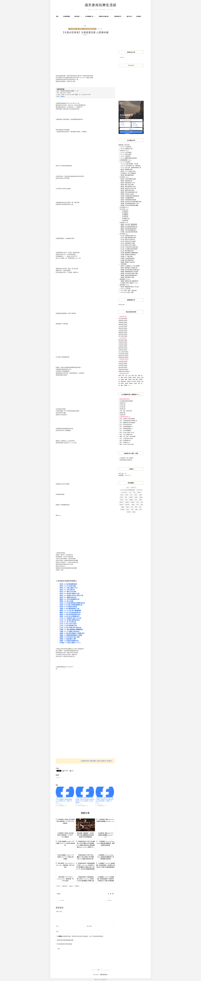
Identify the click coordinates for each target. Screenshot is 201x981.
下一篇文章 (108, 900)
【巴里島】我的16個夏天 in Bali (129, 283)
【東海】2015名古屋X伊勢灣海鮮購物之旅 (70, 605)
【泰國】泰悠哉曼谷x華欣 (127, 277)
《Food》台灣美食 (125, 156)
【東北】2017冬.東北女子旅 (127, 171)
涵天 (137, 504)
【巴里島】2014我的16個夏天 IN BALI (70, 642)
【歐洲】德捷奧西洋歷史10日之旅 (129, 286)
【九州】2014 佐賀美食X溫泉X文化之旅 (70, 618)
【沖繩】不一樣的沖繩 (126, 256)
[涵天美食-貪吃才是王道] (60, 674)
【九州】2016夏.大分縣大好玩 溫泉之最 (70, 627)
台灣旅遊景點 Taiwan (126, 160)
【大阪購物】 (125, 215)
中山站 (126, 494)
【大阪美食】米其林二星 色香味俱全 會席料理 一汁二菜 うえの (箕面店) (65, 835)
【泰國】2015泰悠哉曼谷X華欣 (67, 639)
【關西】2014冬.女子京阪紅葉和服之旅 (70, 612)
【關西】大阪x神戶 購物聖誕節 (128, 224)
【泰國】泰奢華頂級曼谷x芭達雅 (129, 271)
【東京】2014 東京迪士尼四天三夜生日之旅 (71, 595)
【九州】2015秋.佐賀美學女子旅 (68, 625)
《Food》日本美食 (125, 162)
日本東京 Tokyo (124, 177)
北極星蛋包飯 (64, 886)
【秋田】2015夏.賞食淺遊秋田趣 (68, 584)
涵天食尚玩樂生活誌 (100, 5)
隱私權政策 (103, 979)
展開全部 (121, 145)
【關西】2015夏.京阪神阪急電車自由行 (70, 614)
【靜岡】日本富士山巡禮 (127, 194)
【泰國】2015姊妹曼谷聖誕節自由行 (69, 640)
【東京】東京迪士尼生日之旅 (128, 188)
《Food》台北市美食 (125, 152)
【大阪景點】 (125, 213)
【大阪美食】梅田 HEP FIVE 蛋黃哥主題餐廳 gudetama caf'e (106, 835)
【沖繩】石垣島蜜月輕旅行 (127, 258)
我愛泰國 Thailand (125, 279)
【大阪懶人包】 (125, 218)
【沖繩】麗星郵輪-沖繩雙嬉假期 (129, 252)
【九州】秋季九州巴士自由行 (128, 241)
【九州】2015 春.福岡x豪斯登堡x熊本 (69, 620)
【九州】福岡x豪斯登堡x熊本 (128, 237)
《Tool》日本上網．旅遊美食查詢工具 (130, 167)
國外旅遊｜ (78, 16)
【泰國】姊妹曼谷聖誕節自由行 (128, 275)
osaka (58, 886)
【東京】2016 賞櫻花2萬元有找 (67, 597)
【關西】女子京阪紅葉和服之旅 (128, 226)
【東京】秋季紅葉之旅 (126, 180)
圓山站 (122, 499)
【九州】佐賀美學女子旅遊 (127, 243)
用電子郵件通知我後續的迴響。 (66, 940)
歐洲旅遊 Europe (124, 284)
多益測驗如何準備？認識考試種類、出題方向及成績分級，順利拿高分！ (97, 761)
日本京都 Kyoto (124, 207)
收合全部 (127, 145)
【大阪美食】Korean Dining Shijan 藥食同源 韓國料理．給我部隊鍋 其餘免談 (105, 856)
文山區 (140, 499)
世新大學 (139, 492)
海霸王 (133, 504)
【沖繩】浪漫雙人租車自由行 (128, 254)
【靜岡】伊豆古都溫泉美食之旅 (128, 192)
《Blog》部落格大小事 (126, 148)
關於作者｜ (130, 16)
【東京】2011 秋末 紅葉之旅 (67, 589)
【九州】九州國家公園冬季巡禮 (128, 249)
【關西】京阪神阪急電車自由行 (128, 228)
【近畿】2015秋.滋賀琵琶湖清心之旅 (69, 608)
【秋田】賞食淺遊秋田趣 (127, 175)
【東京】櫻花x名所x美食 (127, 184)
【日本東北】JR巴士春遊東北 (128, 173)
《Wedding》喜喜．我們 (126, 292)
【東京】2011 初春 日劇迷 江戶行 (68, 587)
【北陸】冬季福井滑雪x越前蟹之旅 (129, 196)
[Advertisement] (85, 47)
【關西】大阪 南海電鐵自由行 (87, 28)
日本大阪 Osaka (124, 209)
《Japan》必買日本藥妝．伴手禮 (129, 163)
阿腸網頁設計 (104, 974)
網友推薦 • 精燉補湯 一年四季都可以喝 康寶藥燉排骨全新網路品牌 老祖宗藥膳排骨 (85, 835)
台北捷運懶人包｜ (90, 16)
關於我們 (96, 979)
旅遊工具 (121, 502)
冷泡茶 (135, 494)
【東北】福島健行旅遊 (126, 169)
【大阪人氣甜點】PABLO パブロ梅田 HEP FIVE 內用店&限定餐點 (65, 856)
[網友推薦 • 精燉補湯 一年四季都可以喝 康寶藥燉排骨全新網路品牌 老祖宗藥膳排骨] (85, 824)
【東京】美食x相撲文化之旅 (128, 186)
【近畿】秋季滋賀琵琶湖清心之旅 (129, 203)
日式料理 (127, 502)
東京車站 (121, 504)
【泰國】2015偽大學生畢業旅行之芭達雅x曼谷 (72, 633)
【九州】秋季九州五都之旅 (127, 239)
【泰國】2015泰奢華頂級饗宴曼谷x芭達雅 (70, 635)
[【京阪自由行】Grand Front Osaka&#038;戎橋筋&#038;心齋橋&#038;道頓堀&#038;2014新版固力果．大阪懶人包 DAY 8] (65, 792)
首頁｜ (57, 16)
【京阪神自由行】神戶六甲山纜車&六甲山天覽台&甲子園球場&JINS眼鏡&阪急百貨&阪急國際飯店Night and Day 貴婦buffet (85, 858)
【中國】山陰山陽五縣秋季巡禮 (128, 232)
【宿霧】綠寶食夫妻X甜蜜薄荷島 (129, 281)
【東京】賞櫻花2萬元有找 (127, 190)
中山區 (122, 494)
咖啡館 (141, 497)
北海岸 (140, 494)
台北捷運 (130, 497)
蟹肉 (132, 509)
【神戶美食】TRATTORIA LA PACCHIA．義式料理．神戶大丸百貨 (65, 878)
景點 (137, 502)
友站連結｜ (139, 16)
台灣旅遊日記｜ (118, 16)
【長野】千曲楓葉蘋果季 (127, 198)
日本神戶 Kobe (124, 222)
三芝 (130, 492)
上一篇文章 (61, 900)
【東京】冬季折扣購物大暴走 (128, 179)
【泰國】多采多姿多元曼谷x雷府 (129, 273)
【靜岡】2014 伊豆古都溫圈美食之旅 (69, 599)
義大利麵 (122, 509)
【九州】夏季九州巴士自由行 (128, 245)
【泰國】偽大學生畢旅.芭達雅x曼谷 (130, 269)
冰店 (131, 494)
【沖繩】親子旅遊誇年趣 (127, 260)
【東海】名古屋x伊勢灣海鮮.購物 (129, 205)
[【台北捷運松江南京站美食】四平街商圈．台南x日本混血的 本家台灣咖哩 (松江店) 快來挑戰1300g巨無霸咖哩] (85, 792)
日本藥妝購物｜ (67, 16)
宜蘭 (126, 499)
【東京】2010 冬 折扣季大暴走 (67, 586)
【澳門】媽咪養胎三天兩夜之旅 (128, 267)
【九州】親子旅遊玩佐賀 (127, 250)
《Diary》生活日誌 (125, 288)
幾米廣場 (131, 499)
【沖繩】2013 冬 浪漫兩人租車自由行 (69, 631)
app (127, 487)
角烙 (140, 509)
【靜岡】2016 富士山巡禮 (66, 601)
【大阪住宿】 (125, 216)
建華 (136, 499)
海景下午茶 (127, 504)
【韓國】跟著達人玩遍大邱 (127, 262)
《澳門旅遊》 (123, 264)
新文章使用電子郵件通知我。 (65, 944)
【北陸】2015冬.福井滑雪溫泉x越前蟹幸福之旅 (72, 603)
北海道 (121, 497)
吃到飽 (136, 497)
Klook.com (122, 304)
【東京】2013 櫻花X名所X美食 (67, 591)
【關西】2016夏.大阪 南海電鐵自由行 (69, 616)
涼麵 (141, 504)
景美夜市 (132, 502)
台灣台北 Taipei (124, 150)
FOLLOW (131, 65)
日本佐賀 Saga (124, 233)
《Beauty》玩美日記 (125, 146)
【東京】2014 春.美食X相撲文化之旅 (69, 593)
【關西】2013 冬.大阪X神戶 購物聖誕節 (70, 610)
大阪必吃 (70, 886)
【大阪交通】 (125, 220)
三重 (134, 492)
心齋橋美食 (77, 886)
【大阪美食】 (73, 28)
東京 (141, 502)
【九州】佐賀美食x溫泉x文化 (128, 235)
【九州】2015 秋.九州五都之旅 (67, 622)
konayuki (133, 487)
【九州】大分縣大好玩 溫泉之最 (129, 247)
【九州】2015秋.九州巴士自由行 (68, 623)
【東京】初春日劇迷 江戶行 (127, 182)
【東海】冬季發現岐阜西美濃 (128, 199)
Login (62, 96)
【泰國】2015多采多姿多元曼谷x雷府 (69, 637)
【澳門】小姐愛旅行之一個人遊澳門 (130, 266)
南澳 (126, 497)
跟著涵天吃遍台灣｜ (104, 16)
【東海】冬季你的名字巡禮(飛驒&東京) (131, 201)
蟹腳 (136, 509)
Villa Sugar (124, 492)
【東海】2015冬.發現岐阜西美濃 (68, 606)
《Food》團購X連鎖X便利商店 (128, 158)
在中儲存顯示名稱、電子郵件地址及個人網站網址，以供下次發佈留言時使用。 (80, 936)
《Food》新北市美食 (125, 154)
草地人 (128, 509)
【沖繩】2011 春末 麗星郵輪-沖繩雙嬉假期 (71, 629)
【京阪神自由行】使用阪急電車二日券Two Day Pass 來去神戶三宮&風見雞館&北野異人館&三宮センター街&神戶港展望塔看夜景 (85, 880)
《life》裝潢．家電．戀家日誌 (128, 290)
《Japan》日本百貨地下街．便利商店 (130, 165)
